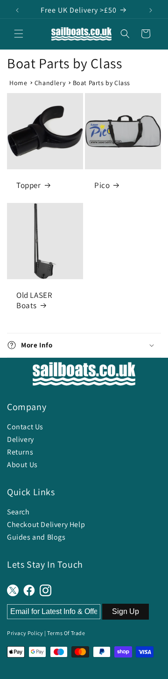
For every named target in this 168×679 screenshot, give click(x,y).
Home (18, 83)
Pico (102, 185)
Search (18, 512)
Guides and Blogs (36, 537)
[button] (18, 33)
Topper (28, 185)
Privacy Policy (25, 632)
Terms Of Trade (66, 632)
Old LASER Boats (34, 300)
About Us (22, 465)
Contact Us (25, 427)
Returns (20, 452)
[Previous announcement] (17, 10)
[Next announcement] (150, 10)
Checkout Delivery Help (46, 524)
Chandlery (50, 83)
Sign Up (125, 611)
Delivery (20, 439)
